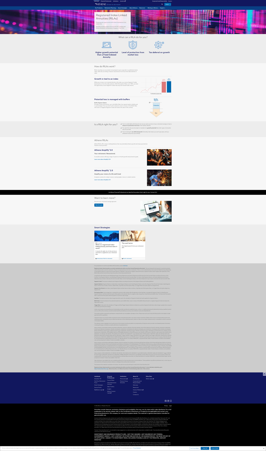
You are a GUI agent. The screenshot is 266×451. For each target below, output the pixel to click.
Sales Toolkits (110, 386)
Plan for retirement (107, 258)
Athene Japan (149, 378)
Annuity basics (99, 258)
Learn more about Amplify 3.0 (102, 159)
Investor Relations (137, 389)
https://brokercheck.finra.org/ (101, 368)
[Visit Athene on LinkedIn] (168, 401)
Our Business (136, 378)
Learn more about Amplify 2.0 (102, 179)
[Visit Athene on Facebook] (166, 401)
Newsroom (136, 387)
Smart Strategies (98, 385)
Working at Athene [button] (153, 8)
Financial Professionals (106, 1)
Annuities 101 (97, 378)
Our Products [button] (98, 8)
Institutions (115, 1)
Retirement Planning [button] (110, 8)
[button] (264, 374)
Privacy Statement (137, 448)
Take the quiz (98, 205)
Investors (122, 1)
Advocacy (135, 385)
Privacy (166, 405)
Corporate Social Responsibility (159, 1)
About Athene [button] (133, 8)
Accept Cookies (215, 448)
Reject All (205, 448)
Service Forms (98, 387)
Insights (109, 389)
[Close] (263, 448)
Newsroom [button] (142, 8)
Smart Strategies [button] (122, 8)
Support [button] (162, 8)
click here (125, 265)
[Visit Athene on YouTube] (171, 401)
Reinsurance (123, 378)
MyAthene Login (98, 389)
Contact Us (136, 394)
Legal (170, 405)
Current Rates (110, 380)
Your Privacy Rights (194, 448)
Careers (170, 1)
